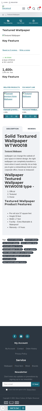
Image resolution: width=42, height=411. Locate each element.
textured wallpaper (31, 240)
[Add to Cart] (7, 116)
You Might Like (28, 87)
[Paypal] (17, 402)
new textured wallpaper (11, 243)
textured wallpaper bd (15, 240)
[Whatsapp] (27, 336)
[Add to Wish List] (11, 116)
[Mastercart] (11, 402)
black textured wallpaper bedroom (14, 262)
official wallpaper (30, 249)
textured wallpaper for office (12, 249)
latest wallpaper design (29, 243)
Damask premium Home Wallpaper (12, 110)
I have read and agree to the (22, 389)
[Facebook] (15, 336)
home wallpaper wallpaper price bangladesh (17, 252)
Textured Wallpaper (30, 110)
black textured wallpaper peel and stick (16, 256)
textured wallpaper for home (12, 246)
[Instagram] (21, 336)
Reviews (32, 129)
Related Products (12, 87)
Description (12, 129)
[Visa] (6, 402)
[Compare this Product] (16, 116)
